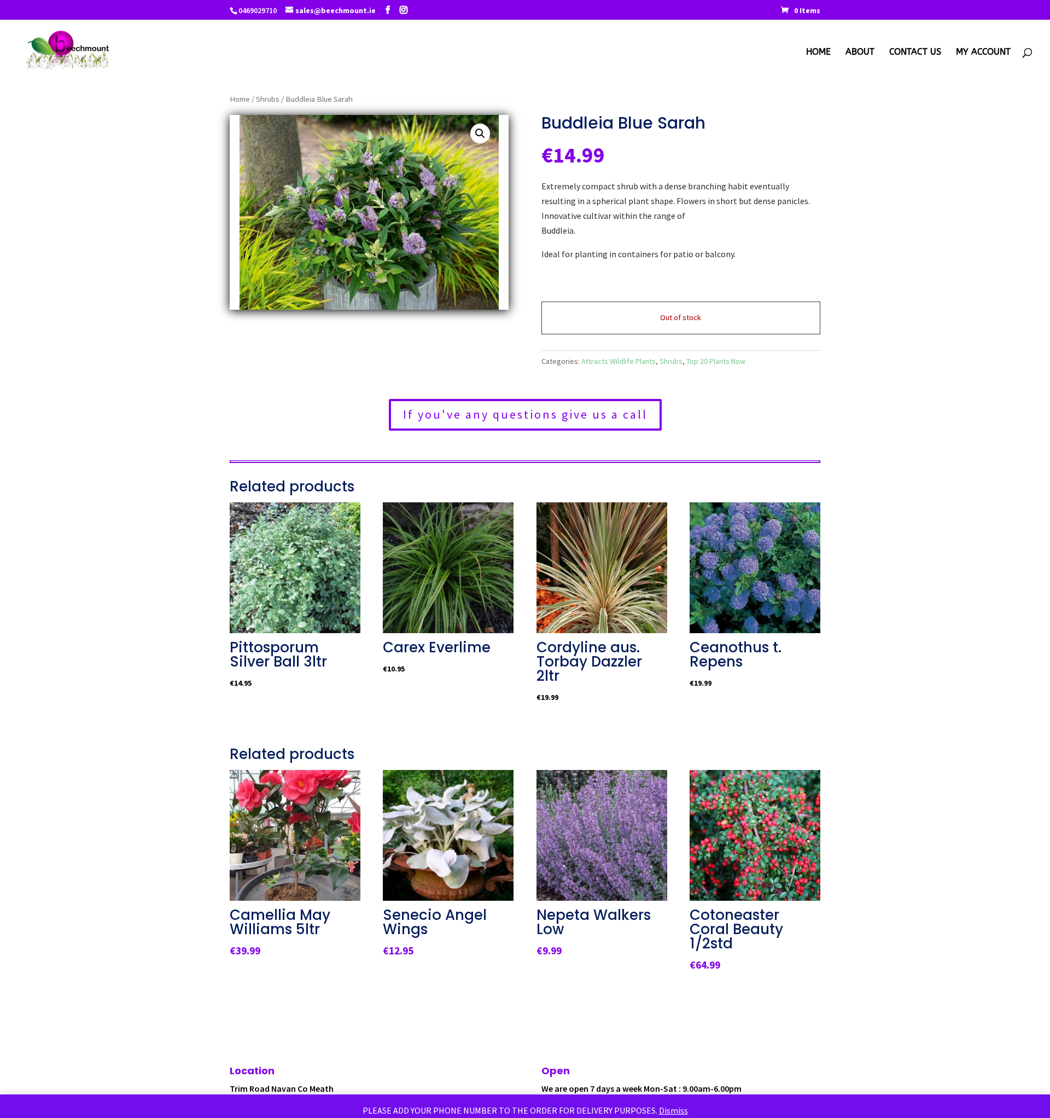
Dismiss (673, 1110)
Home (818, 52)
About (859, 52)
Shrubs (267, 99)
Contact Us (915, 52)
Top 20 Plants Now (715, 361)
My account (983, 52)
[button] (480, 133)
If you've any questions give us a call (525, 414)
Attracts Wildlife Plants (618, 361)
